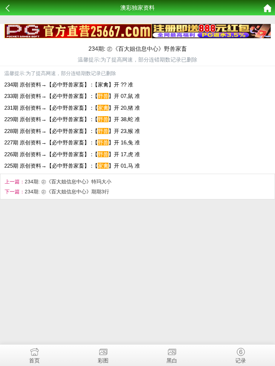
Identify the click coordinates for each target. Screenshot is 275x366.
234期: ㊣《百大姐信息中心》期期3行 (67, 191)
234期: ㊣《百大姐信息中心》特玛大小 (68, 181)
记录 (240, 360)
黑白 (172, 360)
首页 (34, 360)
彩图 (103, 360)
